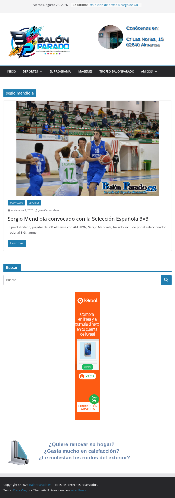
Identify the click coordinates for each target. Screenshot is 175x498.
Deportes (30, 71)
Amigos (147, 71)
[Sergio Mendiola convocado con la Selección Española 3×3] (87, 148)
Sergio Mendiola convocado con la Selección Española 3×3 (78, 218)
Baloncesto (16, 202)
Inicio (11, 71)
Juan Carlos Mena (48, 210)
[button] (40, 71)
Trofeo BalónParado (116, 71)
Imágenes (85, 71)
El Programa (60, 71)
